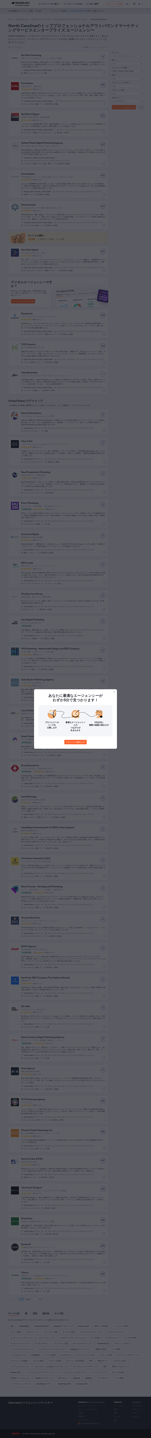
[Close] (114, 692)
